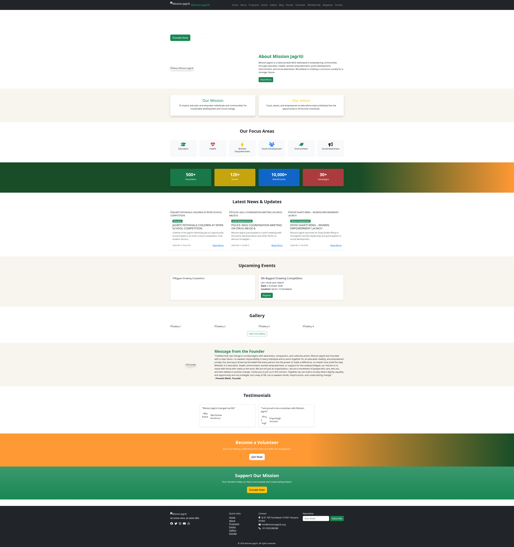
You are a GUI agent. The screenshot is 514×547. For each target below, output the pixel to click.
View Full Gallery (257, 333)
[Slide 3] (257, 43)
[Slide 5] (267, 43)
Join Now (257, 457)
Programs (254, 4)
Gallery (273, 4)
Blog (281, 4)
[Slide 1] (247, 43)
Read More (265, 79)
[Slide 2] (252, 43)
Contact (339, 4)
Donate (289, 4)
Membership (314, 4)
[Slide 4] (262, 43)
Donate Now (180, 37)
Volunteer (300, 4)
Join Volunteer (201, 37)
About (243, 4)
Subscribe (337, 518)
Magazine (328, 4)
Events (264, 4)
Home (235, 4)
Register (267, 295)
